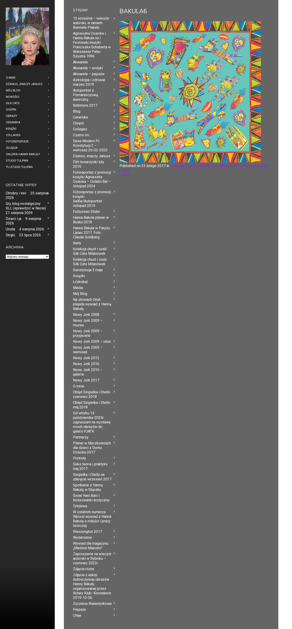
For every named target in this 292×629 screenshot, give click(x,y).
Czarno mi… (82, 135)
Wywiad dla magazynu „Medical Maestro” (90, 545)
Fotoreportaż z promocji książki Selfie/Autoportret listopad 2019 (92, 199)
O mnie (78, 386)
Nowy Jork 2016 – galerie (87, 372)
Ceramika (80, 117)
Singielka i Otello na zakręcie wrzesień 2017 (92, 476)
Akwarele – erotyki (88, 68)
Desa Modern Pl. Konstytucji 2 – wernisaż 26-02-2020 (90, 145)
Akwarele (80, 62)
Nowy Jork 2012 (86, 358)
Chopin (78, 123)
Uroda (10, 229)
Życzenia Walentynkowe (92, 603)
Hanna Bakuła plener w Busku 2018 (91, 219)
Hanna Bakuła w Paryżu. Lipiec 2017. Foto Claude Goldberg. (91, 232)
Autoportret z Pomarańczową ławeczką (85, 95)
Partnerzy (81, 437)
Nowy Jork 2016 (86, 364)
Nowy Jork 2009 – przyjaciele (87, 333)
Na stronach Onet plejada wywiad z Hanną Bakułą (92, 304)
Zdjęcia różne (83, 569)
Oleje (77, 615)
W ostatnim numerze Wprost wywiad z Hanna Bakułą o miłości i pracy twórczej (92, 519)
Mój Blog (80, 293)
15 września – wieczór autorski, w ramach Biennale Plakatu (91, 23)
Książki (79, 276)
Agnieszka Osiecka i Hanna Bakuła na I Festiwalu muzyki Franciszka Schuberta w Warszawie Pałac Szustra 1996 (92, 44)
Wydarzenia (82, 537)
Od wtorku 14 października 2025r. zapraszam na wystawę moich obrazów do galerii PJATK (91, 422)
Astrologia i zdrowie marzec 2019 (89, 82)
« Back (125, 175)
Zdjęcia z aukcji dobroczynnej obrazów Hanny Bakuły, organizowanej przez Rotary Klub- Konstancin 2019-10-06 (92, 586)
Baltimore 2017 (85, 105)
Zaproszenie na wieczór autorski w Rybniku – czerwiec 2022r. (92, 558)
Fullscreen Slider (86, 211)
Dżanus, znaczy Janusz (91, 156)
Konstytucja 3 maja (88, 270)
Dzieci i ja (13, 219)
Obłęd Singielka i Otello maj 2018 (91, 404)
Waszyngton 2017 (87, 531)
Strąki (10, 235)
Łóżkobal (80, 282)
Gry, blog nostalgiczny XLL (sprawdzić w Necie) (26, 205)
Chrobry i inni (16, 193)
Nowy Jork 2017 (86, 380)
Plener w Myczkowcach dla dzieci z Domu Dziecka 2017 (92, 447)
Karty (77, 243)
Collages (80, 129)
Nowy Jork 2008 (86, 314)
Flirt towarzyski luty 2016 (88, 164)
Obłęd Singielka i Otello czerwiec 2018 (91, 394)
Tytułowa (80, 506)
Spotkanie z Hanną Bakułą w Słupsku (88, 487)
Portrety (79, 458)
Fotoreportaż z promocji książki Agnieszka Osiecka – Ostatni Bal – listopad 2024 (92, 179)
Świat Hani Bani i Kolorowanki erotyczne (91, 497)
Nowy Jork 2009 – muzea (87, 322)
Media (78, 288)
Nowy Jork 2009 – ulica (92, 341)
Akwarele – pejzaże (88, 74)
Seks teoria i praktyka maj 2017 (90, 466)
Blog (76, 111)
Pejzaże (79, 609)
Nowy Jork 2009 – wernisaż (87, 349)
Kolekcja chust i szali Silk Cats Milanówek (203, 166)
